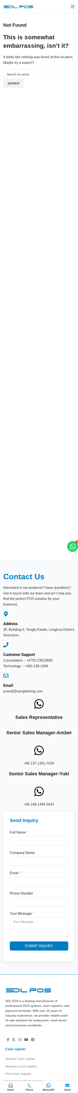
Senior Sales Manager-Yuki (39, 773)
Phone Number (21, 893)
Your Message (21, 913)
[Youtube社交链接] (26, 1039)
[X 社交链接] (13, 1039)
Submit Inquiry (39, 946)
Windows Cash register (21, 1066)
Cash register (15, 1049)
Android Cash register (20, 1058)
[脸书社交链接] (7, 1039)
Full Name (18, 832)
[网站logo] (18, 6)
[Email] (5, 675)
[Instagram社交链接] (20, 1039)
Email (8, 685)
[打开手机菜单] (72, 6)
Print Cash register (18, 1073)
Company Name (22, 853)
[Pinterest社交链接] (32, 1039)
